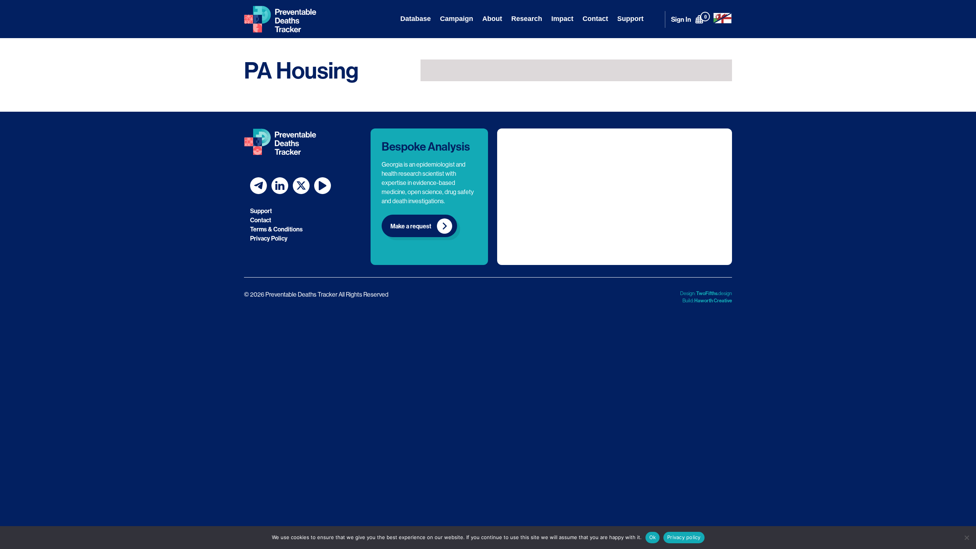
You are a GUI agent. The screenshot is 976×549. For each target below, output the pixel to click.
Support (630, 18)
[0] (699, 19)
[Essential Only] (966, 537)
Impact (562, 18)
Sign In (681, 19)
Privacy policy (684, 537)
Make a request (410, 226)
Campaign (456, 18)
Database (415, 18)
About (492, 18)
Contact (595, 18)
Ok (652, 537)
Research (526, 18)
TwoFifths (707, 293)
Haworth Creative (713, 300)
